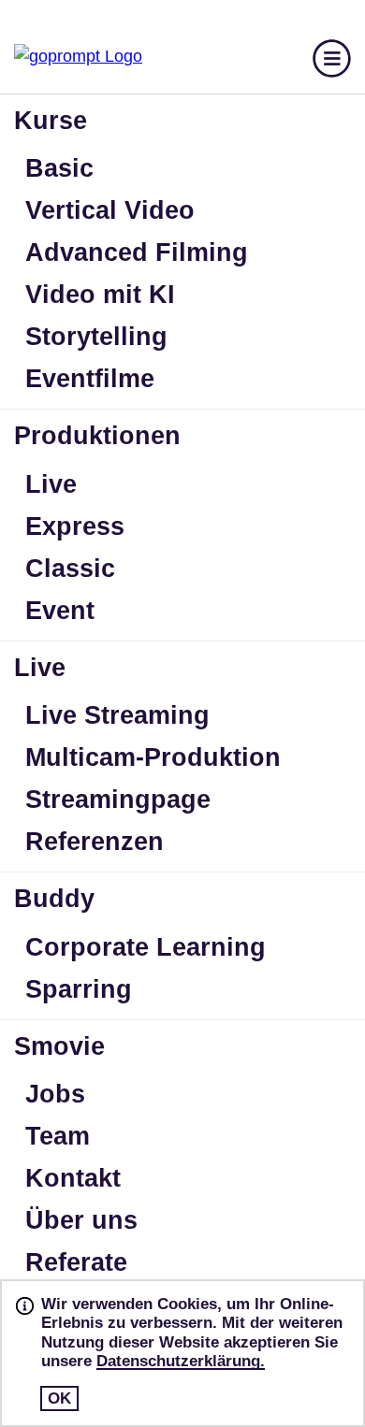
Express (74, 526)
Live (51, 484)
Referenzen (94, 842)
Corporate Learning (145, 947)
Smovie (59, 1046)
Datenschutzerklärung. (180, 1361)
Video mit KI (100, 295)
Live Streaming (117, 715)
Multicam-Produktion (153, 757)
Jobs (55, 1094)
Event (60, 611)
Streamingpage (118, 800)
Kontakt (73, 1178)
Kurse (50, 121)
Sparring (78, 989)
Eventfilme (89, 379)
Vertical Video (110, 210)
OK (59, 1398)
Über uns (81, 1220)
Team (57, 1136)
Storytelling (96, 337)
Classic (70, 569)
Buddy (54, 899)
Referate (76, 1262)
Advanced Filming (136, 252)
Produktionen (97, 436)
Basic (59, 168)
